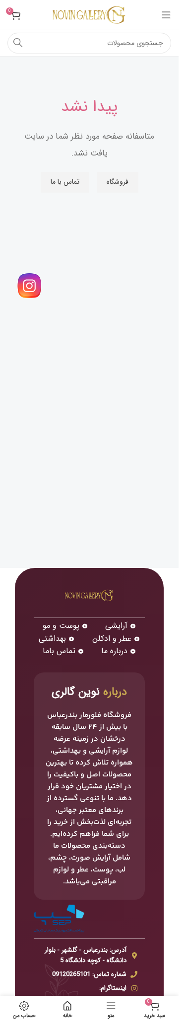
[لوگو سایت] (89, 14)
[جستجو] (17, 43)
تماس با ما (65, 181)
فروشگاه (117, 181)
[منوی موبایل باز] (166, 15)
